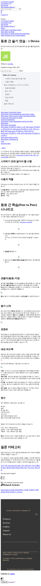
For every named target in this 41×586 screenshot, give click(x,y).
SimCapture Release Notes (9, 137)
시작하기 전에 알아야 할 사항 (15, 79)
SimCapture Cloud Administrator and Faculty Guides (17, 114)
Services (6, 523)
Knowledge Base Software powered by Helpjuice (20, 569)
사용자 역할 (9, 82)
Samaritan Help (6, 143)
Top (36, 514)
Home (3, 28)
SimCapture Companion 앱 (9, 139)
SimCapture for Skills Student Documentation (15, 33)
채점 (6, 100)
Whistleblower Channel (10, 554)
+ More (3, 148)
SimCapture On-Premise (8, 125)
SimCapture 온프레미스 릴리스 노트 (13, 127)
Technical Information (8, 119)
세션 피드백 (9, 97)
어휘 (2, 141)
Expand (11, 582)
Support (6, 531)
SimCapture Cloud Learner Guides (12, 116)
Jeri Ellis (10, 64)
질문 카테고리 (9, 104)
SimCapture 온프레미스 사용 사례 (12, 133)
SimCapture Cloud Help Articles (11, 30)
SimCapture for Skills (7, 32)
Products (7, 519)
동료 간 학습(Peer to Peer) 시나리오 (16, 85)
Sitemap (25, 553)
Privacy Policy (7, 553)
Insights (6, 527)
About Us (7, 534)
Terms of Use (17, 553)
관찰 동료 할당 (10, 88)
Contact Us (4, 15)
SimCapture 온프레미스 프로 (22, 129)
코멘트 (7, 94)
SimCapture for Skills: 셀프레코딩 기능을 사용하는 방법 (20, 490)
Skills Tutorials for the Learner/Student (13, 35)
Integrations (4, 123)
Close (4, 582)
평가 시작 (8, 91)
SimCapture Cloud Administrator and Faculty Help (17, 121)
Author (12, 574)
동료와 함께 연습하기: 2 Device (11, 492)
